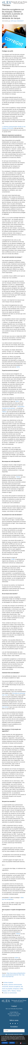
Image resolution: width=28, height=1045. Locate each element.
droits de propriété (7, 988)
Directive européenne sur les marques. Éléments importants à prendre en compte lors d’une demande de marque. (13, 13)
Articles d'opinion (8, 982)
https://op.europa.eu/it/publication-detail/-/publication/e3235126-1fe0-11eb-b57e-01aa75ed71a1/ (14, 974)
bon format (5, 707)
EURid (13, 559)
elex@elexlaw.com (14, 1015)
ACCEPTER (5, 1042)
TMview (18, 477)
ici (10, 897)
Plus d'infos (3, 1040)
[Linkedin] (15, 1024)
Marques (4, 990)
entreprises (16, 988)
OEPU (9, 990)
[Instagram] (18, 1024)
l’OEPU (18, 367)
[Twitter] (13, 1024)
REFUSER (12, 1042)
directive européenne (14, 986)
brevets (6, 984)
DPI (22, 986)
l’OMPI (16, 957)
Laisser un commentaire (10, 992)
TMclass (4, 411)
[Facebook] (10, 1024)
